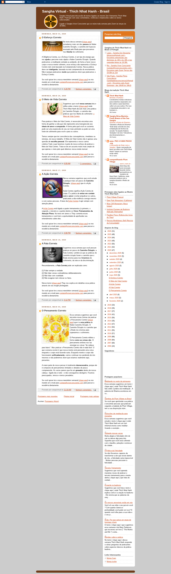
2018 (109, 308)
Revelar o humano (116, 98)
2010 (109, 333)
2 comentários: (86, 164)
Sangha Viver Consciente (76, 24)
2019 (109, 305)
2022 (109, 244)
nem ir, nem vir (125, 164)
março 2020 (114, 298)
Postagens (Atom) (52, 401)
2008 (109, 340)
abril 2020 (113, 295)
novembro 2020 (115, 256)
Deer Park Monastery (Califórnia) (119, 200)
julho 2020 (113, 269)
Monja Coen (111, 558)
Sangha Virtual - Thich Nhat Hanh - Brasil (75, 11)
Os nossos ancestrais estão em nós (119, 503)
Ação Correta (73, 201)
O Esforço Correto (51, 37)
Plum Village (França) (115, 197)
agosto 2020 (114, 266)
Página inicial (69, 396)
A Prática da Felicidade (114, 451)
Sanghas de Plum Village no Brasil (118, 399)
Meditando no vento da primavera (117, 381)
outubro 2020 (114, 259)
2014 (109, 321)
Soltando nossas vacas (114, 433)
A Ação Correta (50, 174)
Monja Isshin (112, 562)
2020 (109, 250)
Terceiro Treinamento (113, 468)
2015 (109, 318)
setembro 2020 (115, 262)
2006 (109, 346)
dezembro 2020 (115, 253)
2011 (109, 330)
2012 (109, 327)
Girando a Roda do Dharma (120, 122)
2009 (109, 337)
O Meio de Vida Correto (54, 99)
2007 (109, 343)
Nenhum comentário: (84, 89)
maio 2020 (113, 275)
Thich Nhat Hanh (116, 96)
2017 (109, 311)
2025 (109, 234)
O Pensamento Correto (54, 310)
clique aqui (87, 42)
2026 (109, 231)
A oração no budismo (113, 485)
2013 (109, 324)
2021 (109, 247)
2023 (109, 241)
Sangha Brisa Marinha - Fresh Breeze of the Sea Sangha (119, 118)
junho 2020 (113, 272)
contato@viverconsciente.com (71, 82)
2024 (109, 238)
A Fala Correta (49, 243)
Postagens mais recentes (48, 396)
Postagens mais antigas (89, 396)
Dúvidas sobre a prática (114, 537)
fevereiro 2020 (115, 301)
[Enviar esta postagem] (94, 89)
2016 (109, 314)
